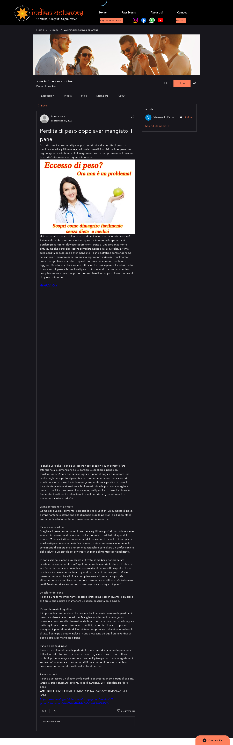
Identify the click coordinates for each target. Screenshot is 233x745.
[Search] (166, 83)
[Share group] (195, 83)
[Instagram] (135, 20)
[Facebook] (143, 20)
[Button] (53, 12)
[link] (47, 95)
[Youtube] (160, 20)
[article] (87, 421)
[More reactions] (53, 711)
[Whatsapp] (152, 20)
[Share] (133, 116)
